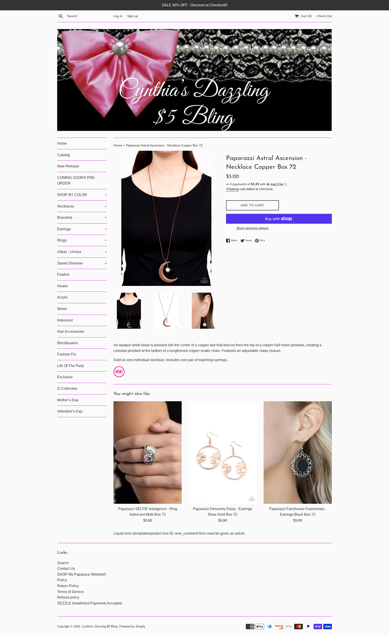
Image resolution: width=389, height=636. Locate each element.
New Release (68, 166)
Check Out (324, 16)
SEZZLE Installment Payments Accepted (89, 603)
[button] (279, 184)
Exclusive (65, 377)
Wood (62, 309)
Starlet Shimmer (82, 263)
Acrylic (62, 297)
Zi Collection (67, 388)
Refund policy (68, 597)
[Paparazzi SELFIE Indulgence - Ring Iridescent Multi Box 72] (147, 452)
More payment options (253, 228)
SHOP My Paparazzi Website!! (81, 574)
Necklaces (82, 206)
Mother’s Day (68, 400)
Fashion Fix (66, 354)
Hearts (62, 286)
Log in (117, 16)
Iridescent (65, 320)
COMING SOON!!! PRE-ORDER (76, 180)
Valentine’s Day (69, 411)
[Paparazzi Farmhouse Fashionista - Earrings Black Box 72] (298, 452)
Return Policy (68, 586)
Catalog (63, 155)
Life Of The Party (70, 366)
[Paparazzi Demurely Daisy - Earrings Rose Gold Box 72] (222, 452)
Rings (82, 240)
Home (62, 143)
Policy (62, 580)
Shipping (232, 189)
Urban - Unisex (82, 252)
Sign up (132, 16)
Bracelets (82, 217)
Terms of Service (70, 592)
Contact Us (66, 568)
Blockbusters (67, 343)
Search (63, 563)
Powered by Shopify (132, 626)
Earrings (82, 229)
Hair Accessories (70, 331)
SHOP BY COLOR (82, 195)
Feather (63, 274)
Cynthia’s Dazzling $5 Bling (100, 626)
